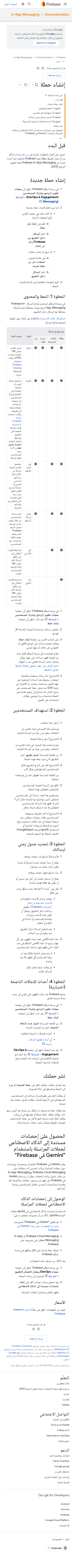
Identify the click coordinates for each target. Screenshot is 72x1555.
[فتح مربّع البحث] (29, 4)
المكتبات (65, 1399)
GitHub (65, 1404)
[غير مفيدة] (37, 68)
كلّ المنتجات (64, 1525)
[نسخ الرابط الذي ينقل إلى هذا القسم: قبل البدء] (44, 146)
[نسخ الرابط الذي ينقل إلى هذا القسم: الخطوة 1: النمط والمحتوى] (20, 297)
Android (65, 1503)
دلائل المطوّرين (63, 1383)
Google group (61, 1466)
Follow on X (63, 1430)
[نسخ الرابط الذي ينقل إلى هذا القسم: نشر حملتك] (40, 1076)
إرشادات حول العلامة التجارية (57, 1477)
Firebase (61, 57)
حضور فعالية (63, 1440)
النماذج (66, 1394)
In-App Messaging (25, 14)
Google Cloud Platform (57, 1520)
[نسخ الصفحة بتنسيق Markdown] (26, 85)
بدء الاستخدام (21, 154)
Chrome (65, 1509)
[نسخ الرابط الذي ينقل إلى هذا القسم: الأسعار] (51, 1303)
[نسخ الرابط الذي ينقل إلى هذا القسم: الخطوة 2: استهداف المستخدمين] (62, 716)
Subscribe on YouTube (57, 1435)
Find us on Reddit (60, 1424)
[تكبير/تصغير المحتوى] (46, 95)
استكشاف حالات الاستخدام (52, 318)
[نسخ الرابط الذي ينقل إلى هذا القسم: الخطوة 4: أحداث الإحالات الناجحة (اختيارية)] (45, 987)
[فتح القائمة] (65, 4)
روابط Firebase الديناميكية (16, 421)
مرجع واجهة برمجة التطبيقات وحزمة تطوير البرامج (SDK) (44, 1388)
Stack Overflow (61, 1460)
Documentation (57, 14)
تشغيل (58, 61)
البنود (67, 1539)
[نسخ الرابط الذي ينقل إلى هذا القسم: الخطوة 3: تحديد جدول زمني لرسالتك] (49, 849)
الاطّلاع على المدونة (61, 1419)
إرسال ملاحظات (54, 75)
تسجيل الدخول (10, 4)
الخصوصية (57, 1539)
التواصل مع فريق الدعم (59, 1455)
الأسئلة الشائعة (63, 1482)
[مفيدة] (42, 68)
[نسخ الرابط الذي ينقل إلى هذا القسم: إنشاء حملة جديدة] (26, 180)
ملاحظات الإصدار (62, 1471)
